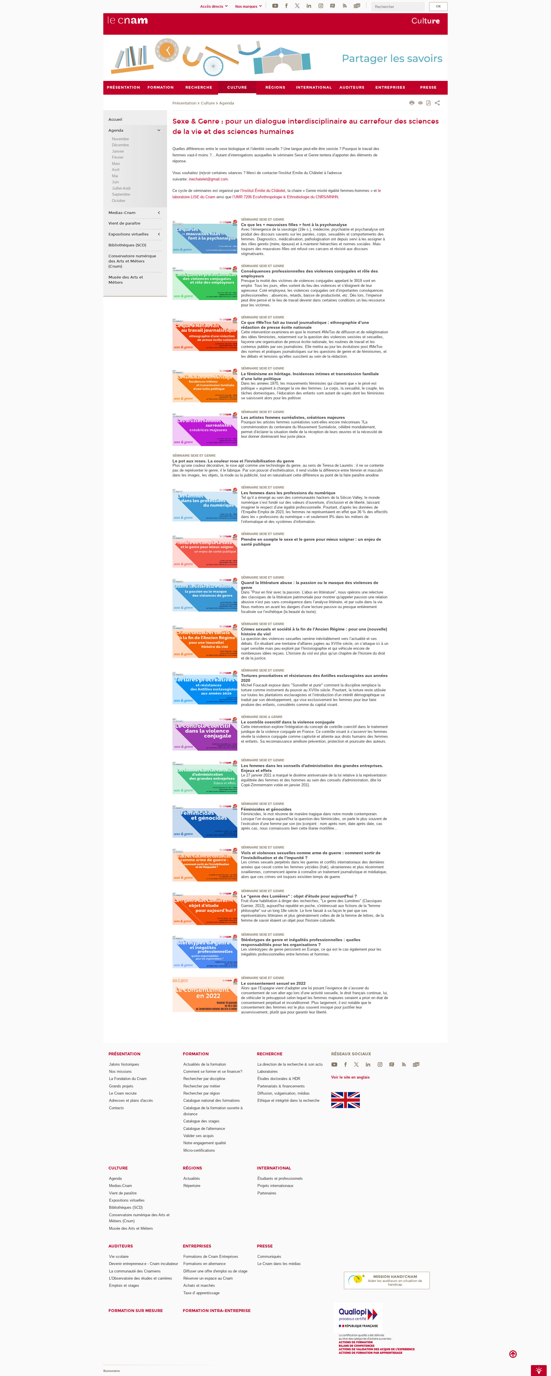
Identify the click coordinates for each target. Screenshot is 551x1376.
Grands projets (121, 1086)
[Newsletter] (357, 5)
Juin (115, 182)
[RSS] (344, 5)
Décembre (120, 145)
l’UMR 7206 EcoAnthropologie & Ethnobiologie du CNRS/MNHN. (285, 197)
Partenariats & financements (281, 1086)
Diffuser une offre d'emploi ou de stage (215, 1271)
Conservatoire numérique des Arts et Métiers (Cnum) (132, 261)
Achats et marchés (199, 1285)
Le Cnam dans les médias (279, 1264)
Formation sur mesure (135, 1310)
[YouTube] (275, 5)
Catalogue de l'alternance (204, 1128)
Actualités (191, 1178)
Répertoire (191, 1186)
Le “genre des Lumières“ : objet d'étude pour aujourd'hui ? (299, 896)
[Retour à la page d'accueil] (137, 23)
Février (117, 157)
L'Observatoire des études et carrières (140, 1278)
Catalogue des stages (201, 1121)
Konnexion (111, 1371)
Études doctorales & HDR (278, 1079)
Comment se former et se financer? (212, 1071)
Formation (196, 1054)
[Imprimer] (412, 103)
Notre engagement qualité (204, 1143)
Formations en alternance (204, 1264)
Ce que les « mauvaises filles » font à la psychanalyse (294, 224)
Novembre (120, 139)
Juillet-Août (121, 188)
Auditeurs (120, 1246)
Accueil (115, 119)
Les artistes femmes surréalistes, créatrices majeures (293, 417)
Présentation (184, 103)
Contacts (116, 1108)
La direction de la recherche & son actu (290, 1064)
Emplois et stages (124, 1285)
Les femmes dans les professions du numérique (288, 493)
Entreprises (197, 1246)
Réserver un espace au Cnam (208, 1278)
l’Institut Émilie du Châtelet (262, 190)
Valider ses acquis (198, 1136)
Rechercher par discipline (204, 1079)
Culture (208, 103)
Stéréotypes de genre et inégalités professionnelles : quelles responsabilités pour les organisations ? (300, 942)
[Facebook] (286, 5)
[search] (398, 6)
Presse (265, 1246)
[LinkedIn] (308, 5)
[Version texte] (420, 103)
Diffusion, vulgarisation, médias (283, 1093)
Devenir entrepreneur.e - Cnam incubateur (143, 1264)
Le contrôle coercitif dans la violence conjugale (288, 722)
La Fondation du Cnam (128, 1079)
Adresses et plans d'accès (131, 1100)
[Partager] (437, 103)
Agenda (226, 103)
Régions (192, 1168)
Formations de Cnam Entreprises (210, 1256)
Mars (116, 163)
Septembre (121, 194)
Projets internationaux (275, 1186)
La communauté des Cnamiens (135, 1271)
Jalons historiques (124, 1064)
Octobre (118, 200)
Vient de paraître (124, 223)
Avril (115, 170)
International (274, 1168)
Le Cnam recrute (123, 1093)
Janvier (118, 151)
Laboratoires (267, 1071)
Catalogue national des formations (211, 1100)
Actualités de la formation (204, 1064)
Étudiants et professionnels (280, 1178)
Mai (115, 176)
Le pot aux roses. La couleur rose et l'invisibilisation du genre (233, 461)
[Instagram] (320, 5)
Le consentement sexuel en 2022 (273, 983)
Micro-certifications (199, 1150)
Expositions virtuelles (128, 234)
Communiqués (269, 1256)
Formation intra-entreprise (217, 1310)
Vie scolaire (119, 1256)
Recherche (269, 1054)
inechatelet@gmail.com (208, 179)
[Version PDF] (428, 103)
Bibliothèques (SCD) (127, 245)
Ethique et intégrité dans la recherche (288, 1100)
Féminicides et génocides (266, 809)
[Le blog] (332, 5)
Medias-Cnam (121, 213)
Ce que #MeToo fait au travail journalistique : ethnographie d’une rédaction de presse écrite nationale (305, 325)
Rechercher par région (201, 1093)
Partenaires (266, 1193)
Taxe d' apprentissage (201, 1293)
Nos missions (120, 1071)
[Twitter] (297, 5)
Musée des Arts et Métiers (125, 280)
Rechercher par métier (201, 1086)
